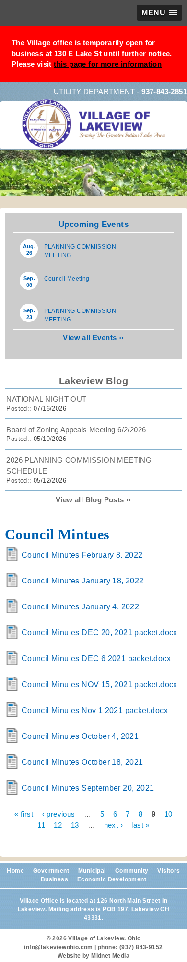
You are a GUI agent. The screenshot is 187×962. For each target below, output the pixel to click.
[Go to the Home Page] (96, 130)
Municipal (92, 870)
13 (75, 824)
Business (54, 879)
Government (51, 870)
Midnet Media (110, 955)
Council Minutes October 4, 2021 (80, 736)
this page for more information (108, 64)
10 (168, 814)
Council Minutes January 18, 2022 (83, 581)
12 (58, 824)
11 (41, 824)
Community (132, 870)
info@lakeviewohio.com (58, 947)
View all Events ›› (93, 337)
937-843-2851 (164, 91)
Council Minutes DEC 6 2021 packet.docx (96, 658)
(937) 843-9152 (141, 947)
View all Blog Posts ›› (93, 500)
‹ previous (58, 814)
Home (15, 870)
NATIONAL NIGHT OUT (46, 399)
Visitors (168, 870)
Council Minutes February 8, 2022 (82, 555)
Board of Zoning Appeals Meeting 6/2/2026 (76, 430)
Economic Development (111, 879)
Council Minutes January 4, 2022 (80, 607)
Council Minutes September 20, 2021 (88, 788)
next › (113, 824)
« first (23, 814)
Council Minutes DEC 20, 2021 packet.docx (99, 633)
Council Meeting (67, 278)
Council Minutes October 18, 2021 (82, 762)
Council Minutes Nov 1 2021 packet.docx (95, 710)
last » (140, 824)
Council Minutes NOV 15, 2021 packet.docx (99, 684)
